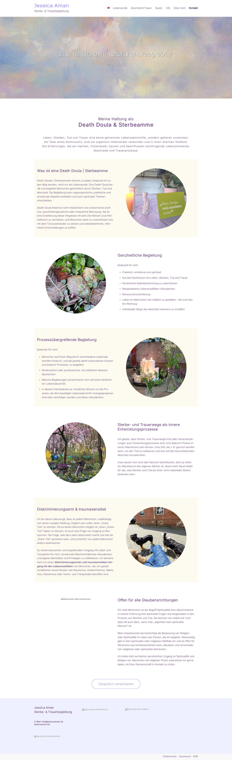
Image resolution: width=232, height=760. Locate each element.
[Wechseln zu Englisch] (108, 8)
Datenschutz (170, 756)
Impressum (185, 756)
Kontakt (193, 7)
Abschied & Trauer (141, 7)
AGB (195, 756)
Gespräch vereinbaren (116, 684)
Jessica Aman (51, 6)
